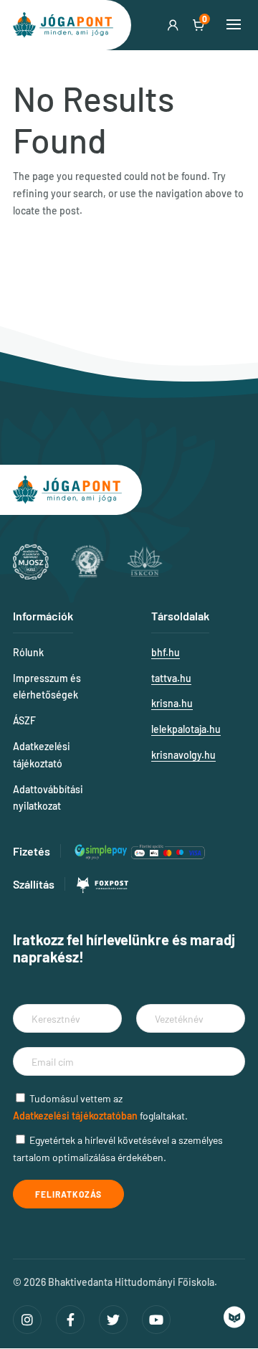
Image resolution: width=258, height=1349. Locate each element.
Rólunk (28, 652)
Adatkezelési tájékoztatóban (75, 1115)
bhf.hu (165, 652)
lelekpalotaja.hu (186, 729)
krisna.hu (172, 703)
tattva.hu (171, 678)
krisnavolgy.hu (183, 755)
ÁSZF (24, 720)
